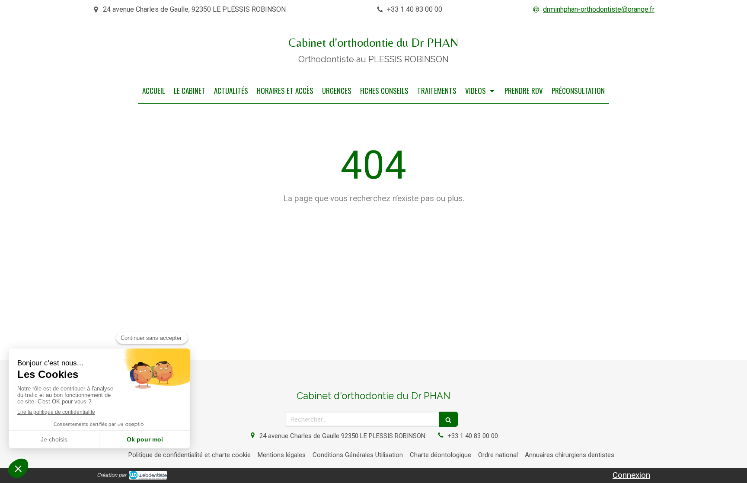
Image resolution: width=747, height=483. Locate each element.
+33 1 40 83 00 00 (472, 436)
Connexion (631, 475)
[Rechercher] (448, 419)
